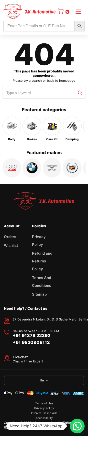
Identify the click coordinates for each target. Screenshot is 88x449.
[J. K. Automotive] (29, 12)
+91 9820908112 (31, 342)
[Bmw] (32, 168)
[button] (77, 426)
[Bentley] (52, 168)
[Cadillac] (72, 168)
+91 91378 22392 (31, 335)
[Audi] (12, 168)
